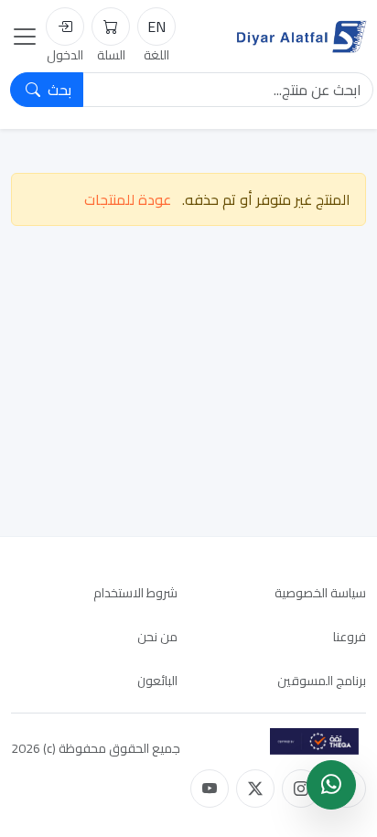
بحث (57, 89)
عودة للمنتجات (127, 199)
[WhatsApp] (331, 785)
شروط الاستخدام (135, 593)
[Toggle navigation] (24, 36)
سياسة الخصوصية (320, 593)
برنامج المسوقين (321, 680)
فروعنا (349, 637)
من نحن (157, 637)
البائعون (157, 680)
